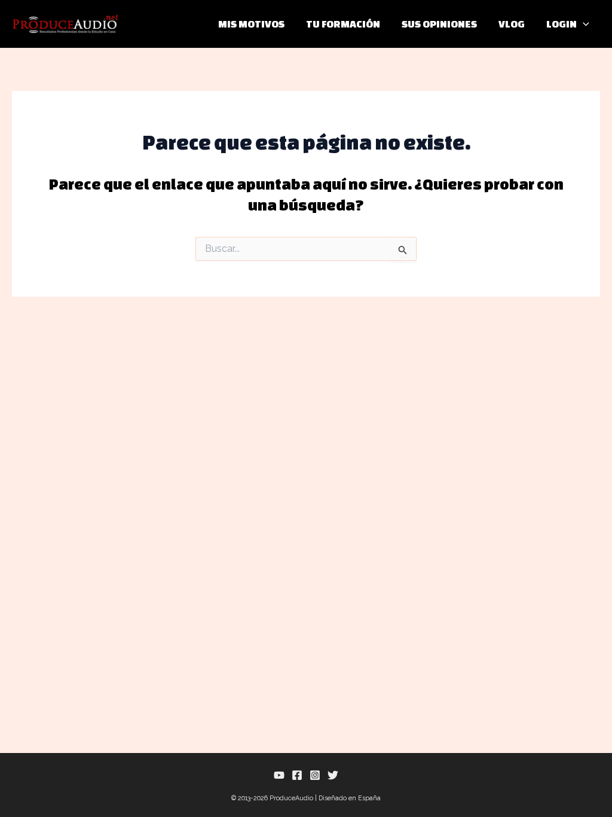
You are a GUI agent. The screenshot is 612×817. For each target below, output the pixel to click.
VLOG (511, 23)
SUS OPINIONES (439, 23)
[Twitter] (333, 775)
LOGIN (561, 23)
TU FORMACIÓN (343, 23)
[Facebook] (297, 775)
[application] (583, 24)
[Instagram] (315, 775)
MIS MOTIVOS (251, 23)
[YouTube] (279, 775)
